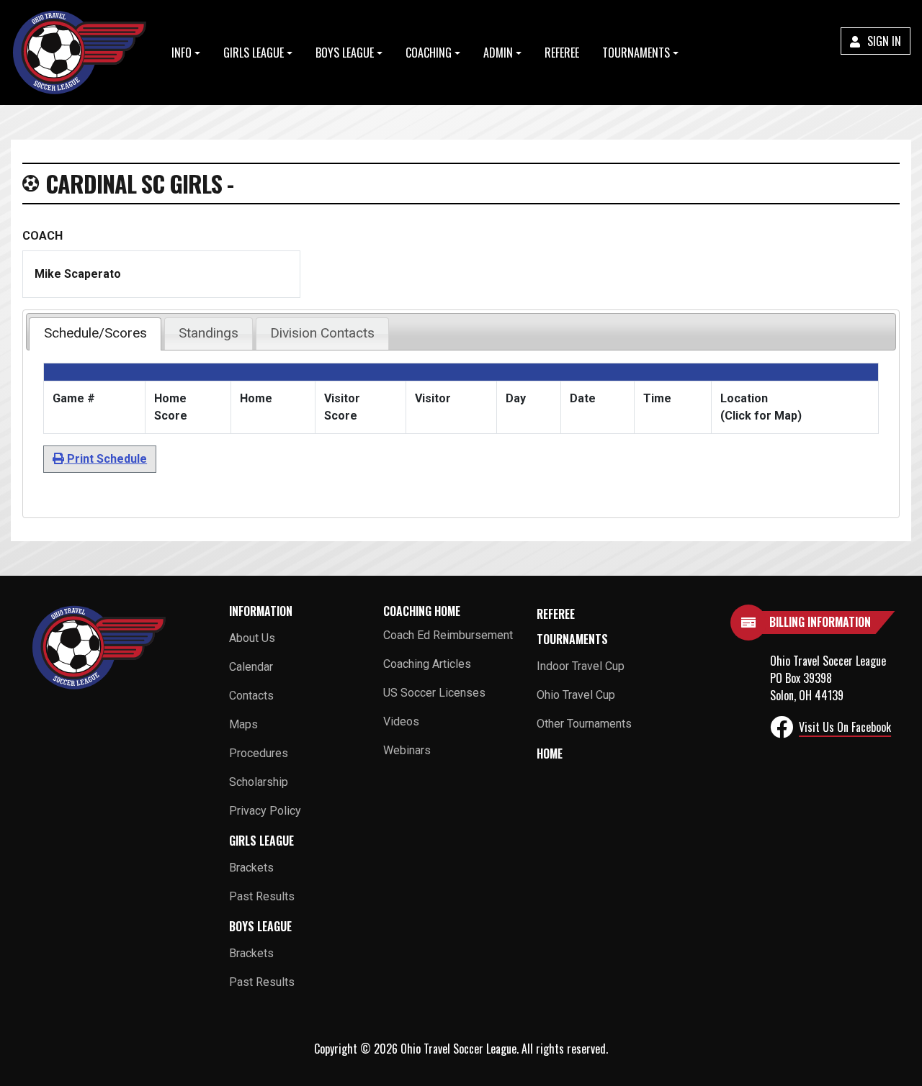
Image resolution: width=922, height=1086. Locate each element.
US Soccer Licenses (434, 693)
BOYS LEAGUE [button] (344, 52)
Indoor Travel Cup (581, 666)
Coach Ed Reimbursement (448, 635)
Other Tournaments (584, 723)
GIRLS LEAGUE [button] (253, 52)
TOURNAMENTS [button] (636, 52)
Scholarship (258, 782)
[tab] (95, 333)
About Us (252, 638)
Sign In (882, 41)
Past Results (262, 896)
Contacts (251, 695)
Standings (208, 333)
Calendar (251, 667)
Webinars (407, 750)
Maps (243, 724)
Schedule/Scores (95, 333)
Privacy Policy (265, 811)
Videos (401, 721)
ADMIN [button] (498, 52)
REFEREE (562, 52)
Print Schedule (105, 459)
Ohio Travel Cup (576, 695)
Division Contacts (322, 333)
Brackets (251, 867)
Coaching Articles (427, 664)
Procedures (258, 753)
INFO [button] (181, 52)
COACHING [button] (429, 52)
